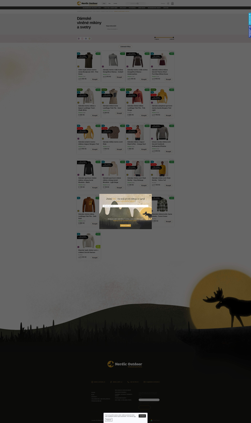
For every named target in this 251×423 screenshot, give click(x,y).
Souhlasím (142, 415)
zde (135, 416)
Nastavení (108, 419)
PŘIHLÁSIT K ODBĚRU (125, 225)
